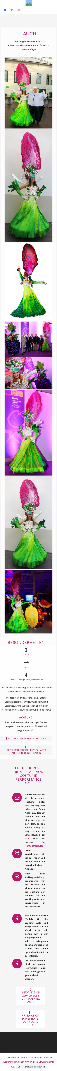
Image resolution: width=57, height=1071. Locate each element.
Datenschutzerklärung (35, 1067)
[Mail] (18, 9)
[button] (53, 9)
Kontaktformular (34, 845)
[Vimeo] (11, 9)
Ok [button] (19, 1067)
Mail (27, 838)
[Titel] (29, 3)
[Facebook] (4, 9)
